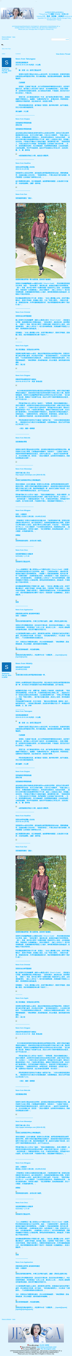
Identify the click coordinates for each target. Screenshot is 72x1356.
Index (13, 37)
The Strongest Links (48, 1349)
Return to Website (6, 37)
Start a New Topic (6, 48)
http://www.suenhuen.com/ (46, 1347)
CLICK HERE (44, 1345)
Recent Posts (5, 39)
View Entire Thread (63, 54)
